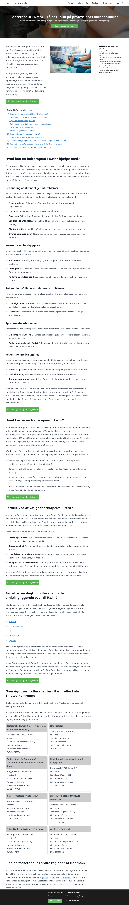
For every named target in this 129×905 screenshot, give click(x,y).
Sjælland (96, 3)
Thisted (12, 621)
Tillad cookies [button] (55, 901)
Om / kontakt (108, 3)
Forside (71, 3)
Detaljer (84, 897)
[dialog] (64, 897)
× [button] (127, 891)
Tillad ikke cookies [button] (72, 901)
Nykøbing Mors (16, 626)
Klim (11, 631)
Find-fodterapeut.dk (16, 3)
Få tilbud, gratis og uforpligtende (64, 26)
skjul (30, 110)
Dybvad (12, 640)
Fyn (87, 3)
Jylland (80, 3)
